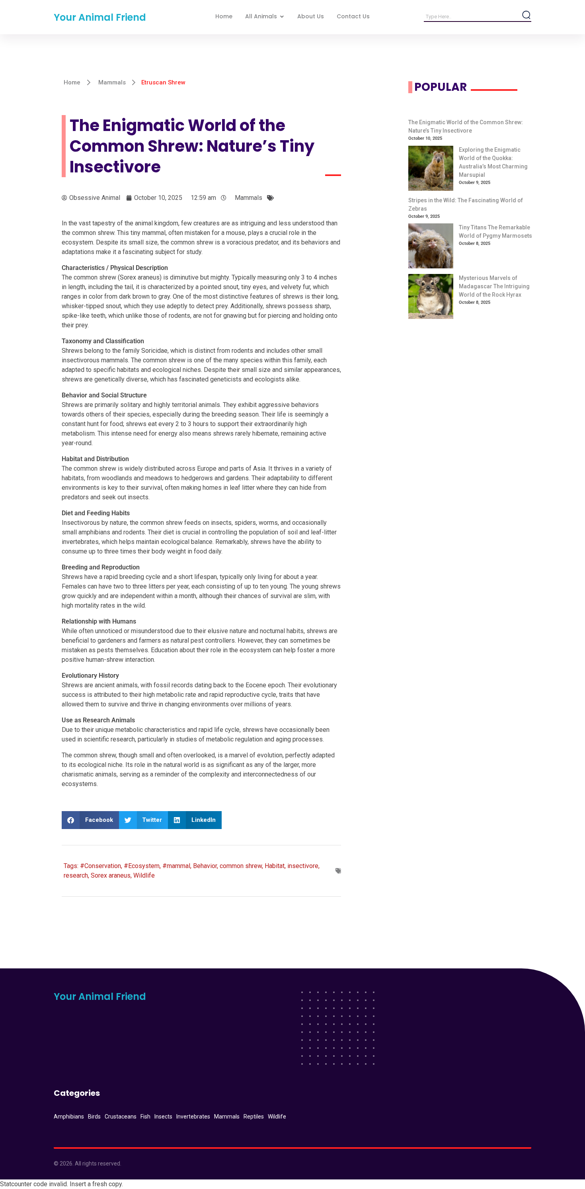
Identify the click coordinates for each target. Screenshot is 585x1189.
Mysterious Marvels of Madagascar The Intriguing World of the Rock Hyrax (494, 286)
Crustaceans (120, 1116)
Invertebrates (193, 1116)
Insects (163, 1116)
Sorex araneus (111, 875)
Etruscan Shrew (163, 82)
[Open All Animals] (282, 16)
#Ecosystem (142, 866)
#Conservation (100, 866)
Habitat (275, 866)
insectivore (302, 866)
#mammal (176, 866)
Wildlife (144, 875)
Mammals (112, 82)
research (76, 875)
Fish (145, 1116)
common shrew (241, 866)
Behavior (205, 866)
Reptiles (254, 1116)
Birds (94, 1116)
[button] (90, 820)
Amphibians (69, 1116)
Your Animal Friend (100, 17)
